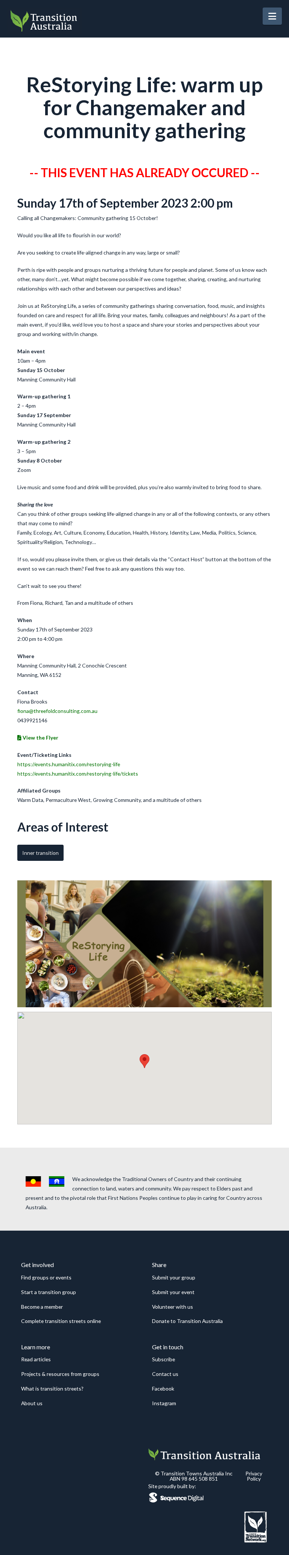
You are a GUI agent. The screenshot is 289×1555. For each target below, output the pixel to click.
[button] (272, 16)
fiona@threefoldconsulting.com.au (57, 711)
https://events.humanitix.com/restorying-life (68, 764)
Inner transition (40, 853)
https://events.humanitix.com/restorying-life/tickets (77, 773)
